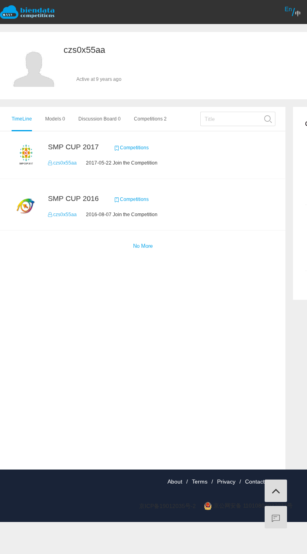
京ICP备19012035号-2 (167, 506)
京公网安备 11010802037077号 (253, 505)
